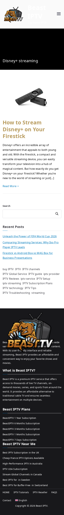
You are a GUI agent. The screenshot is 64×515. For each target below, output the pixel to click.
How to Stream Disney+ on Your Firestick (24, 129)
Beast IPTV (37, 12)
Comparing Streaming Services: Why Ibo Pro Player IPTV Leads (31, 245)
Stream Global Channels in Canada (22, 474)
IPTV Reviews (11, 278)
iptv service (28, 278)
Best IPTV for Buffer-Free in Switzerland (25, 485)
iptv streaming (12, 283)
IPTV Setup (43, 278)
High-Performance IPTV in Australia (22, 463)
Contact (7, 500)
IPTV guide (35, 274)
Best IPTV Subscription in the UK (21, 452)
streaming (38, 293)
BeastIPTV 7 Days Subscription (20, 439)
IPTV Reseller (40, 492)
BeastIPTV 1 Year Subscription (19, 417)
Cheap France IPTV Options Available (23, 458)
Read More (9, 186)
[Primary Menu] (58, 14)
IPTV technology (13, 288)
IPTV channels (31, 269)
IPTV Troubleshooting (16, 293)
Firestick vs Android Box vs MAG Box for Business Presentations (28, 255)
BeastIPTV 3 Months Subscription (21, 428)
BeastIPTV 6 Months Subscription (21, 423)
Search (6, 205)
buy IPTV (8, 269)
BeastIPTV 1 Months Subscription (21, 434)
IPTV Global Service (15, 274)
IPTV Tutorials (21, 492)
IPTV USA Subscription (15, 469)
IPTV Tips (30, 288)
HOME (6, 492)
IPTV (18, 269)
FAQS (54, 492)
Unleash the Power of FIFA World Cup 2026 (30, 236)
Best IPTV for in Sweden (16, 479)
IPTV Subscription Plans (37, 283)
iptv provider (51, 274)
